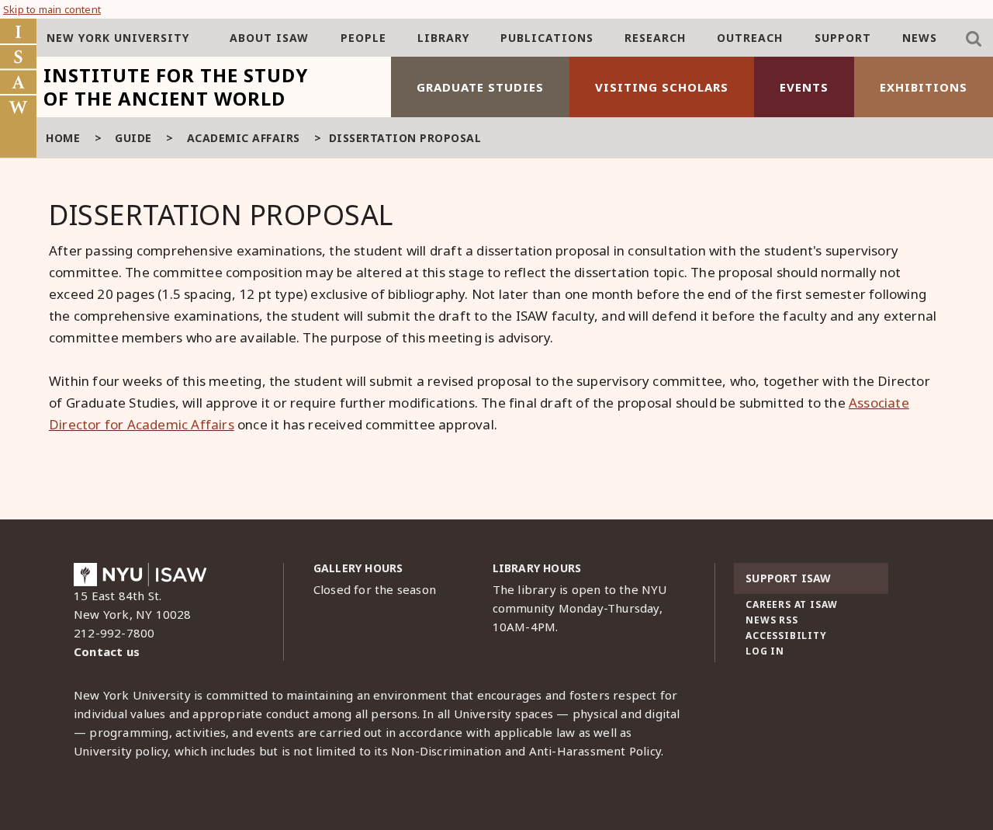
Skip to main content (52, 9)
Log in (765, 651)
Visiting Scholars (661, 87)
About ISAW (269, 37)
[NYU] (140, 578)
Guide (133, 137)
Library (443, 37)
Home (63, 137)
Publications (546, 37)
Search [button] (973, 38)
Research (655, 37)
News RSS (772, 620)
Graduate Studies (480, 87)
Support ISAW (788, 578)
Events (804, 87)
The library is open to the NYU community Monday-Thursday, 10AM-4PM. (580, 608)
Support (843, 37)
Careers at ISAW (792, 604)
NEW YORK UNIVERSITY (118, 37)
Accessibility (786, 635)
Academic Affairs (243, 137)
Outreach (750, 37)
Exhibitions (923, 87)
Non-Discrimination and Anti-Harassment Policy (526, 751)
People (363, 37)
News (919, 37)
